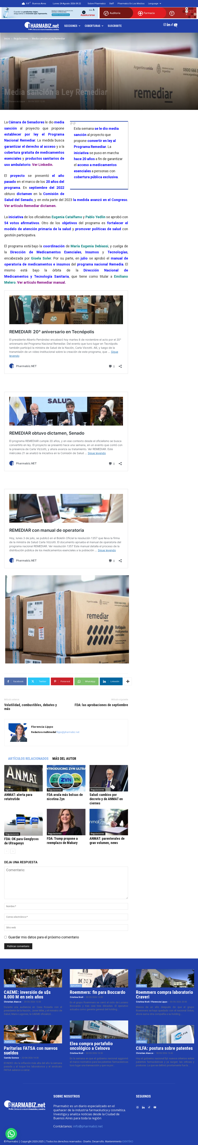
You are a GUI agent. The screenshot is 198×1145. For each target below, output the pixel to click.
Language (153, 3)
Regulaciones (21, 38)
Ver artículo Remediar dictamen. (30, 206)
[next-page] (12, 851)
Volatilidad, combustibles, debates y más (30, 707)
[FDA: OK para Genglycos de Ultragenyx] (23, 822)
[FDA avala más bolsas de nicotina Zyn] (66, 778)
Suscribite (115, 25)
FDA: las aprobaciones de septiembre (101, 705)
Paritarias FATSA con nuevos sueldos (31, 1051)
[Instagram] (164, 23)
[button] (11, 1134)
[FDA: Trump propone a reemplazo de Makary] (66, 822)
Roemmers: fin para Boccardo (97, 992)
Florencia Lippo (17, 101)
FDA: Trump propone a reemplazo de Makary (62, 840)
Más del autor (64, 759)
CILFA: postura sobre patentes (164, 1048)
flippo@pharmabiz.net (67, 732)
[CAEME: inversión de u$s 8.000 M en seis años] (33, 978)
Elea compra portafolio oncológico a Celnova (91, 1046)
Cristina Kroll (76, 997)
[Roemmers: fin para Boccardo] (99, 978)
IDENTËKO (127, 1141)
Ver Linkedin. (42, 165)
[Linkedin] (168, 23)
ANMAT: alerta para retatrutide (18, 797)
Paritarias (10, 1041)
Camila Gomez (11, 1058)
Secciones (70, 25)
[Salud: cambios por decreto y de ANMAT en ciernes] (109, 778)
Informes (141, 985)
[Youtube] (175, 23)
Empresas (10, 985)
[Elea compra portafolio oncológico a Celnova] (99, 1029)
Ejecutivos (76, 985)
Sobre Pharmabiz (97, 3)
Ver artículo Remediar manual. (41, 282)
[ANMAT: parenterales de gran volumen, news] (109, 822)
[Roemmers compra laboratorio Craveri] (165, 978)
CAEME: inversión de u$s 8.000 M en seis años (27, 995)
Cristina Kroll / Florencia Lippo (151, 1002)
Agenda (9, 789)
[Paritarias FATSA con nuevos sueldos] (33, 1034)
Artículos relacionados (28, 759)
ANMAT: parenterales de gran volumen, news (107, 840)
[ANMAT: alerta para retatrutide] (23, 778)
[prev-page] (6, 851)
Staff (111, 3)
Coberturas (92, 25)
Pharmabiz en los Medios (131, 3)
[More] (128, 681)
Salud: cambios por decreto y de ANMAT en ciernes (106, 799)
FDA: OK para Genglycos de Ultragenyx (21, 841)
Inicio (7, 38)
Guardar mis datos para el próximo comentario (43, 937)
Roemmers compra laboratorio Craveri (164, 995)
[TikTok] (172, 23)
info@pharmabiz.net (88, 1126)
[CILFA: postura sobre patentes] (165, 1034)
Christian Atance (12, 1002)
